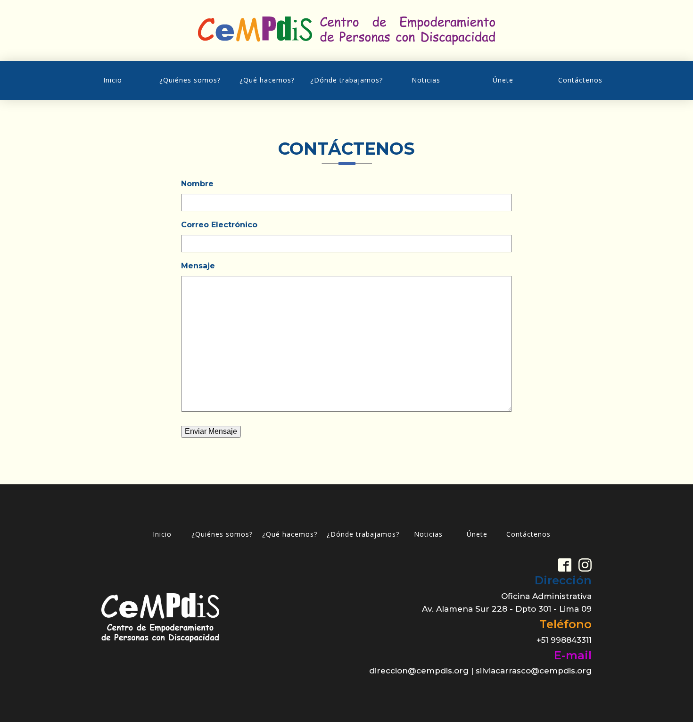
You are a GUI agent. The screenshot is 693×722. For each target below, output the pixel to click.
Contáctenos (580, 79)
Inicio (112, 79)
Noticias (426, 79)
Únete (503, 79)
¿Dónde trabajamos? (346, 79)
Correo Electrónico (219, 224)
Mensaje (198, 265)
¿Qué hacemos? (267, 79)
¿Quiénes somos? (190, 79)
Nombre (197, 183)
